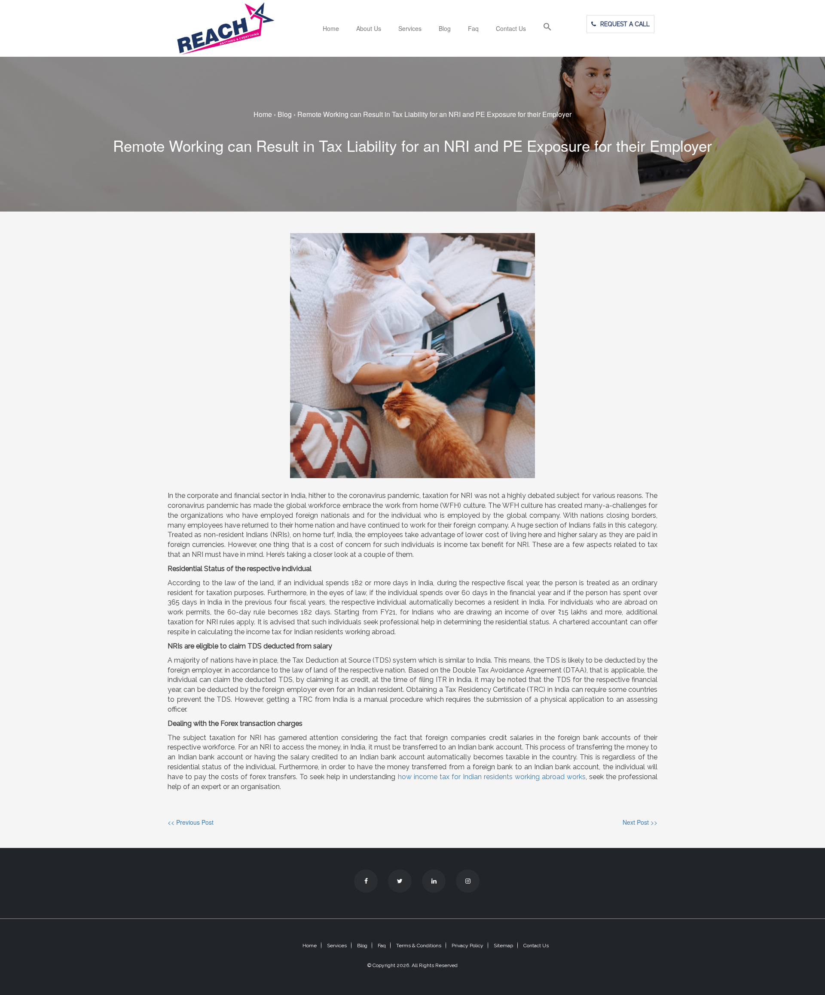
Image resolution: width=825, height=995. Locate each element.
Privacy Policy (467, 946)
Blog (445, 28)
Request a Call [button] (625, 24)
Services (410, 28)
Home (331, 28)
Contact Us (511, 28)
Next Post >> (640, 822)
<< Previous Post (191, 822)
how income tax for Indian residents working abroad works (492, 777)
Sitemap (503, 946)
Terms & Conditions (418, 946)
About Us (368, 28)
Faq (473, 28)
